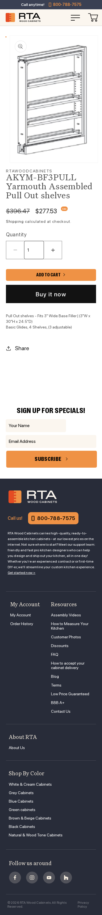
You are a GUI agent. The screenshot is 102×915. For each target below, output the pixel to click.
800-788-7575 (67, 4)
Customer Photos (66, 637)
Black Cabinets (22, 826)
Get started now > (21, 573)
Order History (21, 623)
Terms (56, 685)
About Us (17, 747)
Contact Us (61, 711)
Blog (55, 676)
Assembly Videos (66, 615)
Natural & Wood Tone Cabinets (36, 835)
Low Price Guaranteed (70, 694)
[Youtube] (49, 877)
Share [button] (22, 348)
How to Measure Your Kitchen (69, 625)
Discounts (60, 645)
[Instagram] (32, 877)
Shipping (15, 221)
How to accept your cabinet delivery (67, 665)
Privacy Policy (83, 905)
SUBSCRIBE (48, 459)
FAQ (54, 654)
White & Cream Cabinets (30, 784)
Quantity (16, 234)
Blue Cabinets (21, 801)
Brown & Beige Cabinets (30, 818)
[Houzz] (66, 877)
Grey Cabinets (21, 792)
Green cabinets (22, 809)
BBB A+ (58, 702)
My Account (20, 615)
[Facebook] (15, 877)
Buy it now (51, 294)
